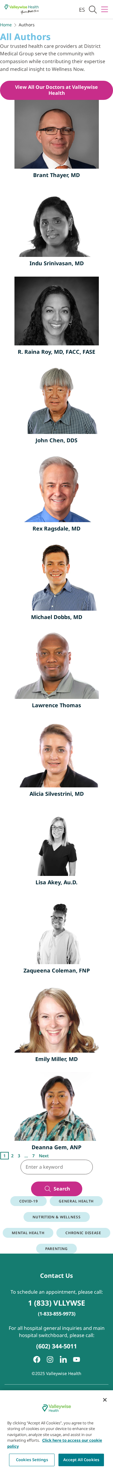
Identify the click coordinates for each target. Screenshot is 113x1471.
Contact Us (56, 1276)
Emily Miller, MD (56, 1059)
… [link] (26, 1155)
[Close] (104, 1399)
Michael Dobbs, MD (56, 617)
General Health (76, 1201)
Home (6, 25)
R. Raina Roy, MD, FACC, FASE (56, 351)
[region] (56, 1430)
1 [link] (4, 1155)
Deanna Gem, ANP (56, 1147)
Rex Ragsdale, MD (56, 528)
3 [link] (19, 1155)
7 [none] (33, 1155)
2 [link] (12, 1155)
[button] (93, 9)
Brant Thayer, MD (56, 175)
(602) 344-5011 (56, 1346)
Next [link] (44, 1155)
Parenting (56, 1248)
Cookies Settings (32, 1459)
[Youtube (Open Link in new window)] (76, 1359)
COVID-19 (28, 1201)
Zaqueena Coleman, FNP (57, 970)
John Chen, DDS (56, 440)
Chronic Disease (83, 1232)
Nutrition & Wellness (57, 1217)
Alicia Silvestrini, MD (57, 793)
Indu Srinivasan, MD (57, 263)
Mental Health (28, 1232)
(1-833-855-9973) (56, 1313)
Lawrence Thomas (56, 705)
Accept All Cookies (81, 1459)
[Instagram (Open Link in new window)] (50, 1359)
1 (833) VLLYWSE (56, 1303)
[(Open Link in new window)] (63, 1359)
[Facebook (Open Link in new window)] (36, 1359)
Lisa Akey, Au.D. (56, 882)
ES (82, 9)
